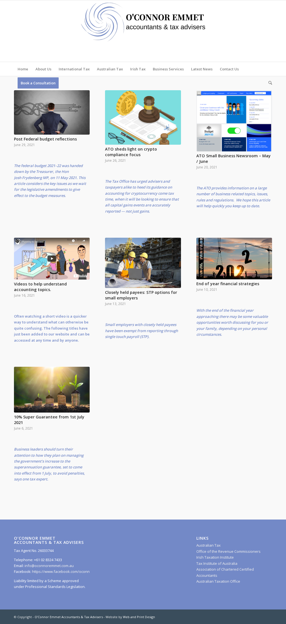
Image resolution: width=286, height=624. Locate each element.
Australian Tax (208, 545)
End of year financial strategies (227, 283)
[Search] (268, 83)
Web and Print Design (139, 617)
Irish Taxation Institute (215, 557)
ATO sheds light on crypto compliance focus (131, 151)
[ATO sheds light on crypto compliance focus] (143, 117)
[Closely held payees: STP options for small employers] (143, 263)
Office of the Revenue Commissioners (228, 551)
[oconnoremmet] (143, 31)
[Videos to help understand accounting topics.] (52, 259)
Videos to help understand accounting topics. (40, 286)
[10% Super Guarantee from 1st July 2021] (52, 390)
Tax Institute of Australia (216, 563)
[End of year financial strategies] (234, 258)
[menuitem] (23, 69)
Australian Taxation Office (218, 581)
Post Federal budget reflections (45, 139)
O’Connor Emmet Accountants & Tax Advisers (69, 617)
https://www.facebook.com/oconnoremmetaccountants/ (79, 571)
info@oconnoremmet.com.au (49, 565)
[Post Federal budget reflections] (52, 112)
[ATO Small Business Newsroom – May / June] (234, 120)
